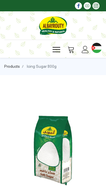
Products (12, 66)
